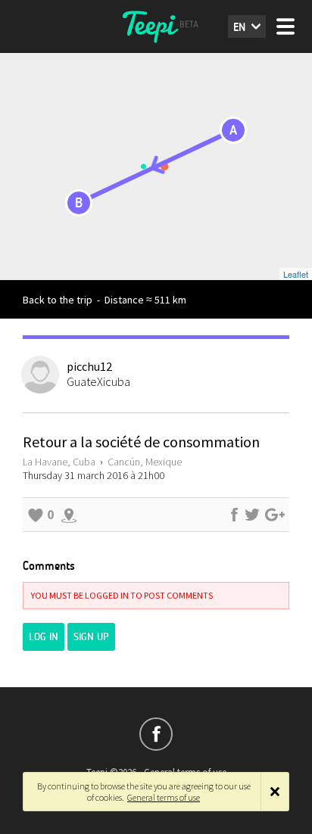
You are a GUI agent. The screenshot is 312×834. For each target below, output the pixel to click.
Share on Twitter (252, 515)
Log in (43, 636)
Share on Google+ (274, 515)
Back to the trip (57, 300)
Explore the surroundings (69, 515)
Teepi (156, 26)
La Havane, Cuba (59, 461)
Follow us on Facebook (156, 734)
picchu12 (89, 366)
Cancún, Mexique (145, 461)
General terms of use (163, 797)
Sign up (91, 636)
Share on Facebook (234, 515)
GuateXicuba (98, 381)
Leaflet (295, 274)
